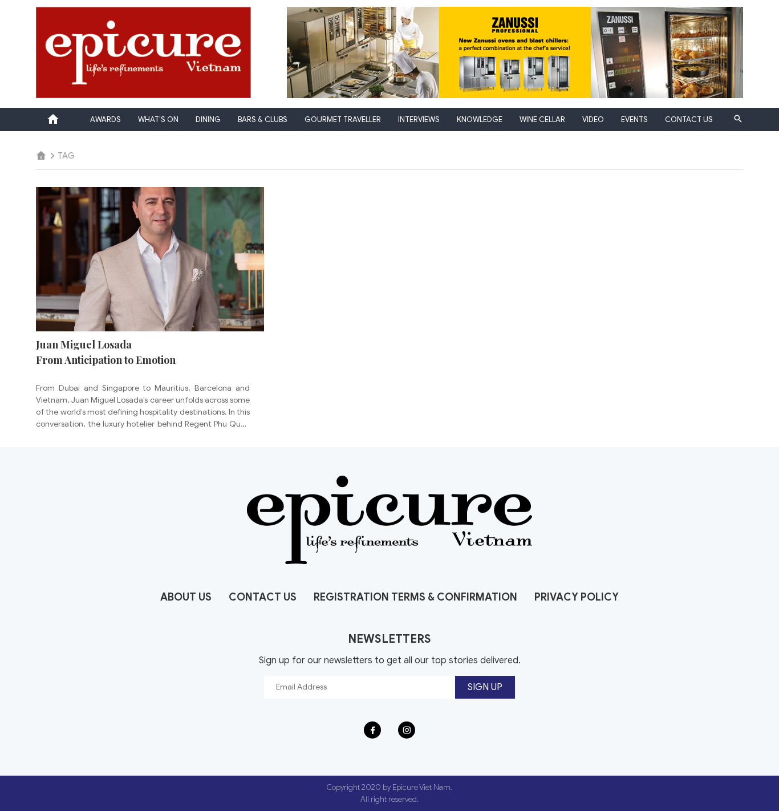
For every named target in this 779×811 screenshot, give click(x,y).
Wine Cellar (542, 119)
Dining (208, 119)
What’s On (158, 119)
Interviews (419, 119)
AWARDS (105, 119)
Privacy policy (576, 597)
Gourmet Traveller (343, 119)
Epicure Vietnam (53, 119)
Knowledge (479, 119)
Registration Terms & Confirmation (415, 597)
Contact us (689, 119)
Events (634, 119)
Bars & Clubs (262, 119)
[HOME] (41, 156)
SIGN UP (485, 687)
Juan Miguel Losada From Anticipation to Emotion (106, 352)
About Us (186, 597)
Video (593, 119)
